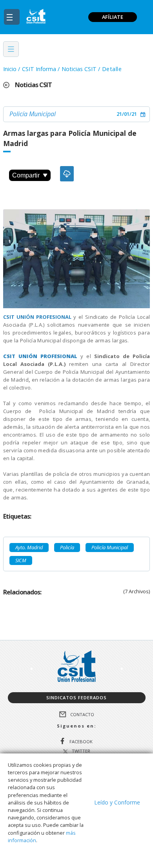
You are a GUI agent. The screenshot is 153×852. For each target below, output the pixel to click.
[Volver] (9, 85)
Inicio (9, 69)
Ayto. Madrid (29, 547)
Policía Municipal (32, 114)
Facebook (81, 741)
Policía (67, 547)
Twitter (81, 751)
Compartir (26, 175)
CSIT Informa (39, 69)
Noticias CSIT (79, 69)
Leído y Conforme (117, 802)
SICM (20, 560)
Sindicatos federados (76, 697)
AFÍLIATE (112, 16)
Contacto (82, 714)
